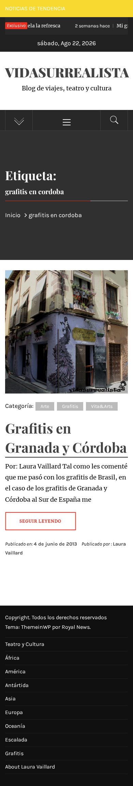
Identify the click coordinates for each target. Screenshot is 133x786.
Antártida (17, 685)
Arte (45, 406)
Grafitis (70, 406)
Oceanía (15, 726)
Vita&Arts (102, 406)
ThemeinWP (36, 627)
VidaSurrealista (67, 72)
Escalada (16, 739)
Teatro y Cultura (24, 644)
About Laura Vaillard (30, 766)
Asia (10, 698)
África (12, 657)
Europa (14, 712)
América (15, 671)
